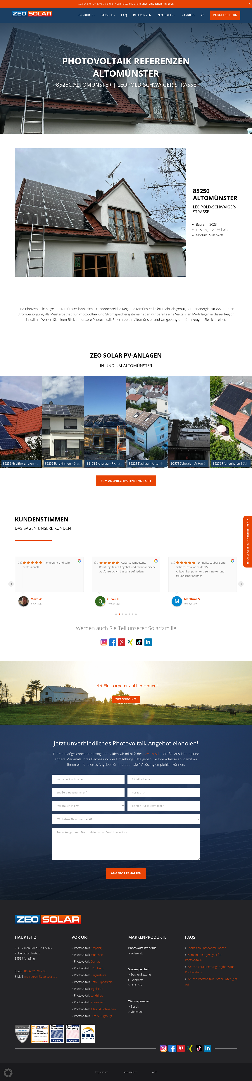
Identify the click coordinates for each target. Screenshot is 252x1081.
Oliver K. (37, 599)
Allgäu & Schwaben (103, 1009)
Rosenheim (98, 1002)
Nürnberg (97, 968)
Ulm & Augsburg (101, 1016)
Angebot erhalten (126, 873)
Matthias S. (115, 599)
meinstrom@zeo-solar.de (40, 977)
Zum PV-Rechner (126, 699)
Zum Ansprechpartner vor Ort (126, 481)
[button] (8, 1073)
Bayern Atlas (152, 754)
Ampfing (96, 948)
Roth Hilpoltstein (102, 982)
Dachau (95, 961)
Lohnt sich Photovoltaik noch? (206, 948)
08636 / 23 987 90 (34, 971)
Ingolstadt (97, 989)
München (97, 955)
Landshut (97, 995)
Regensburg (98, 975)
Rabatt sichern (225, 15)
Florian (189, 599)
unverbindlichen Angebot (157, 3)
